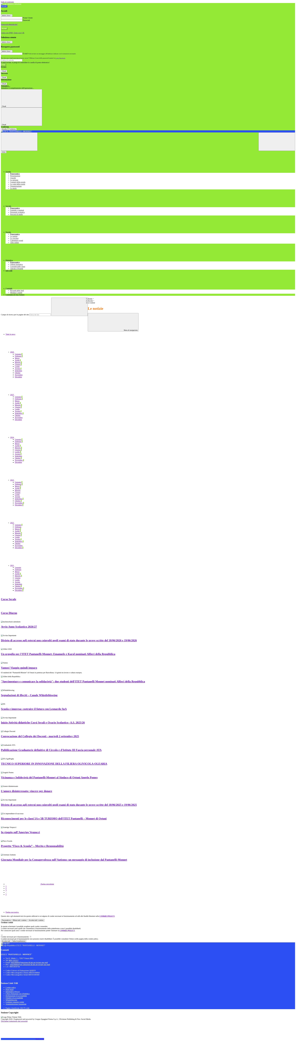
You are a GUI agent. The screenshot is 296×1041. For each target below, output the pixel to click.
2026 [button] (12, 352)
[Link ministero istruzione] (11, 4)
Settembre (18, 371)
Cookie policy (11, 988)
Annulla (4, 129)
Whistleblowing (11, 1000)
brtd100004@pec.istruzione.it (30, 965)
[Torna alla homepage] (148, 131)
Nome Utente (28, 18)
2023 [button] (12, 480)
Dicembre (18, 377)
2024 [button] (12, 437)
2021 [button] (12, 565)
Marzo (17, 358)
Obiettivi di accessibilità (14, 998)
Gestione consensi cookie (15, 1002)
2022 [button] (12, 523)
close (3, 152)
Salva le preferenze (18, 941)
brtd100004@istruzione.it (29, 962)
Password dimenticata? (9, 24)
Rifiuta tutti (20, 920)
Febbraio (19, 356)
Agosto (18, 369)
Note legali (10, 990)
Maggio (18, 362)
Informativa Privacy (13, 992)
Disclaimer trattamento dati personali (14, 1021)
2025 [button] (12, 395)
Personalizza (6, 920)
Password (26, 20)
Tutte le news (10, 334)
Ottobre (17, 373)
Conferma (12, 129)
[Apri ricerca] (277, 141)
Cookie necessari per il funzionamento (15, 937)
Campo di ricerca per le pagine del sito (15, 315)
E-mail (25, 54)
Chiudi (4, 71)
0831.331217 (13, 960)
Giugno (18, 364)
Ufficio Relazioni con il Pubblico (18, 994)
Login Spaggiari (60, 58)
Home (90, 299)
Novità (90, 301)
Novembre (19, 375)
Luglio (17, 367)
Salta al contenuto (7, 2)
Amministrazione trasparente (16, 1004)
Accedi (4, 6)
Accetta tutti (36, 920)
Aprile (18, 360)
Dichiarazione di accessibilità (16, 996)
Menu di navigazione (130, 330)
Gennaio (18, 354)
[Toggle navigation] (19, 141)
